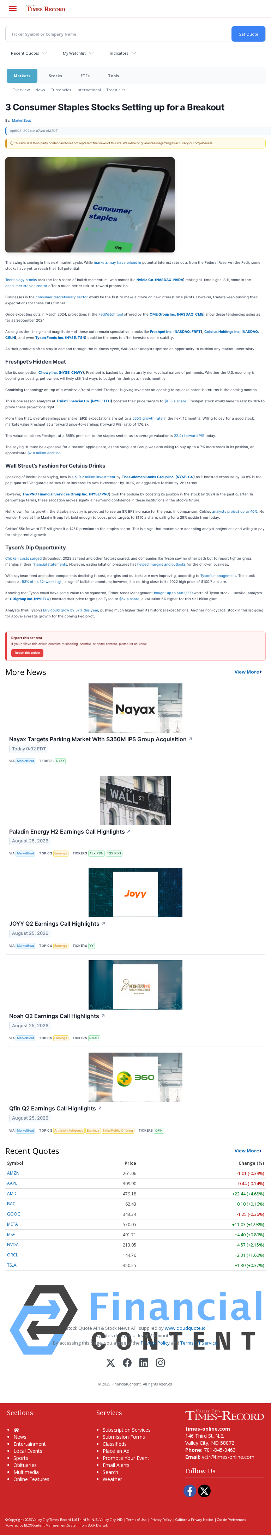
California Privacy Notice (194, 1519)
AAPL (12, 1183)
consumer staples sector (26, 286)
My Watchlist (74, 53)
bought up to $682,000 (173, 593)
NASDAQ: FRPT (188, 331)
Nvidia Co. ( (146, 280)
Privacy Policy (155, 1343)
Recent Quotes (25, 53)
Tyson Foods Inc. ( (50, 337)
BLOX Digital (97, 1525)
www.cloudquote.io (185, 1328)
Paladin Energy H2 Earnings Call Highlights (70, 831)
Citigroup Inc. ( (22, 599)
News (40, 89)
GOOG (13, 1214)
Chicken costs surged (23, 558)
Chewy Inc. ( (49, 372)
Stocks (55, 75)
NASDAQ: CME (190, 314)
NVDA (13, 1245)
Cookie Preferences (231, 1519)
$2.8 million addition (44, 453)
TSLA (12, 1265)
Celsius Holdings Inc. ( (223, 331)
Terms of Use (136, 1519)
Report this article (27, 652)
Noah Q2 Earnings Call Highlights (57, 1015)
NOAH (94, 1038)
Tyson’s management (218, 575)
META (12, 1224)
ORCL (12, 1255)
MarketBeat (25, 761)
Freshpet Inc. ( (162, 331)
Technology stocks (21, 280)
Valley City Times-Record (51, 1519)
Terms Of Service (198, 1343)
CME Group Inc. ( (164, 314)
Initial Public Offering (118, 1130)
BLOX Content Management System (51, 1525)
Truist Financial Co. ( (74, 401)
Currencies (60, 89)
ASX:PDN (96, 853)
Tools (113, 75)
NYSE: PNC (99, 494)
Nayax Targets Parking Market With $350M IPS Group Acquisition (101, 739)
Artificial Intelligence (68, 1130)
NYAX (60, 761)
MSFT (12, 1234)
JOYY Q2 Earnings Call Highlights (57, 923)
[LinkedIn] (144, 1363)
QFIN (159, 1130)
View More (247, 672)
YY (91, 946)
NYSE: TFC (101, 401)
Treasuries (116, 89)
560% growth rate (147, 418)
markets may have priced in (117, 262)
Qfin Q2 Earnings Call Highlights (55, 1108)
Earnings (60, 853)
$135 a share (175, 401)
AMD (12, 1193)
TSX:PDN (114, 853)
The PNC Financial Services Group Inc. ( (56, 494)
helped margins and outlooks (161, 564)
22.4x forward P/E (189, 435)
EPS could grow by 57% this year (70, 610)
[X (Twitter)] (110, 1363)
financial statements (49, 564)
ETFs (85, 75)
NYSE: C (42, 599)
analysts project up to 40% (234, 511)
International (89, 89)
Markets (22, 75)
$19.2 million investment (95, 477)
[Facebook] (127, 1363)
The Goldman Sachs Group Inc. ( (149, 477)
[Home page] (224, 1414)
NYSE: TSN (75, 337)
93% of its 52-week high (42, 581)
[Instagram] (160, 1363)
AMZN (13, 1173)
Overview (21, 89)
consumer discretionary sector (62, 297)
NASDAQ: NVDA (169, 280)
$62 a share (129, 599)
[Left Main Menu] (12, 8)
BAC (11, 1204)
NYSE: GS (185, 477)
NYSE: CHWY (71, 372)
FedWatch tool (110, 314)
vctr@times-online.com (228, 1457)
